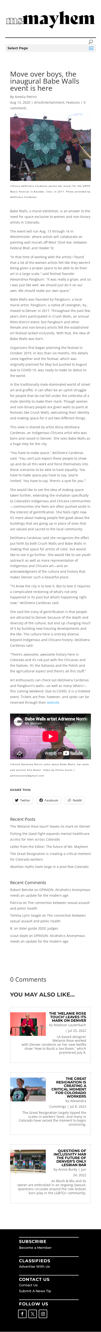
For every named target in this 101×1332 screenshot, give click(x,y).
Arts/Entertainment (49, 102)
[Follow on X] (32, 1314)
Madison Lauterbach (70, 1025)
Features (73, 102)
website (53, 702)
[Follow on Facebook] (22, 1314)
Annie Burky (67, 1169)
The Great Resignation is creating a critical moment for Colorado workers (68, 1087)
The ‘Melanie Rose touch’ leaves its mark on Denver (50, 826)
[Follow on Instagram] (43, 1314)
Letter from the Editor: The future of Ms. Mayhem (49, 846)
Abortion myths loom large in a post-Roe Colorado (49, 866)
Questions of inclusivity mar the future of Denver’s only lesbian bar (70, 1157)
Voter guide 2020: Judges (38, 928)
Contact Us (28, 1285)
